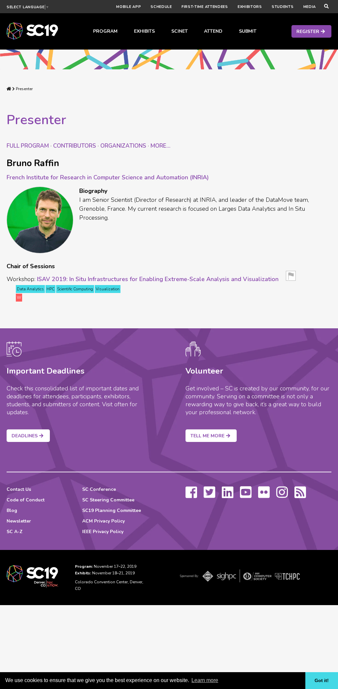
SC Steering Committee (108, 500)
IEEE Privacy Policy (102, 531)
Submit (247, 31)
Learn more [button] (204, 680)
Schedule (161, 6)
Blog (12, 510)
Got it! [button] (322, 680)
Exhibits (144, 31)
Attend (213, 31)
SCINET (179, 31)
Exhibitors (250, 6)
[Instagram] (282, 495)
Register (307, 31)
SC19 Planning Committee (111, 510)
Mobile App (128, 6)
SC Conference (99, 489)
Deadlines (25, 436)
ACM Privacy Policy (103, 521)
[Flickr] (264, 495)
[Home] (9, 88)
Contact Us (19, 489)
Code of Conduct (26, 500)
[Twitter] (209, 495)
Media (309, 6)
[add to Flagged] (291, 278)
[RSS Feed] (300, 495)
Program (105, 31)
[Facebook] (191, 495)
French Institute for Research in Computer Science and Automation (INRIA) (108, 177)
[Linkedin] (227, 495)
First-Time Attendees (205, 6)
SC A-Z (14, 531)
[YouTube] (246, 495)
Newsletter (19, 521)
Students (283, 6)
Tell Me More (207, 436)
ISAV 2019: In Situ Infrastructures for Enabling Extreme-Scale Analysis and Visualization (158, 279)
